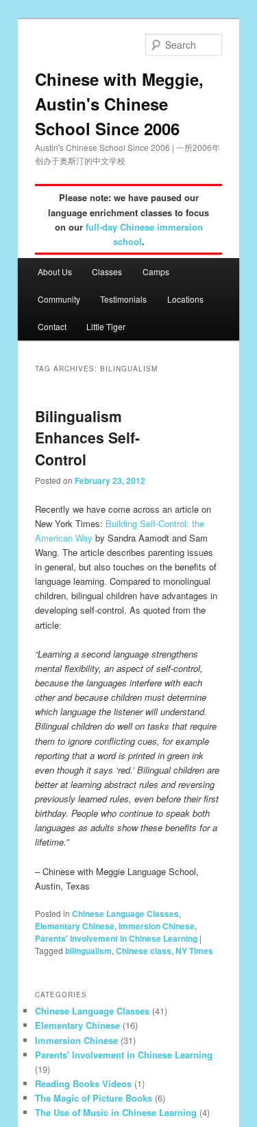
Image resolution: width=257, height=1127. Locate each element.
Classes (107, 271)
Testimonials (123, 299)
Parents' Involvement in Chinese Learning (116, 938)
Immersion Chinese (157, 926)
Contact (52, 326)
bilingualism (88, 950)
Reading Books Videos (83, 1083)
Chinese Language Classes (125, 913)
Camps (156, 271)
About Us (55, 271)
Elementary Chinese (74, 926)
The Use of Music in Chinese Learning (116, 1112)
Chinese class (143, 950)
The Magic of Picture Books (93, 1097)
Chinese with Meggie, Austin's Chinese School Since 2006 (119, 103)
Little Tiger (105, 326)
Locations (185, 299)
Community (59, 299)
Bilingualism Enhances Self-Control (87, 437)
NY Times (194, 950)
